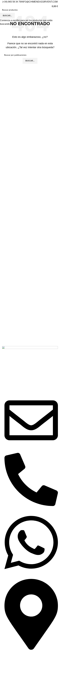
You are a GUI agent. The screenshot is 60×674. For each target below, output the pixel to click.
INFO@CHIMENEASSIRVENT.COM (39, 2)
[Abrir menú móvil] (2, 6)
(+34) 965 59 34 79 (11, 2)
